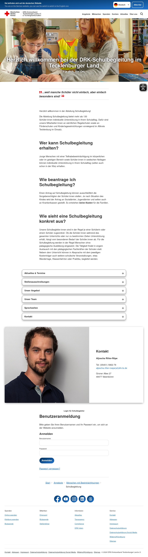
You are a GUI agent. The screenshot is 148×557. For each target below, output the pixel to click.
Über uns (133, 14)
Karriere (115, 14)
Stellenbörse (44, 523)
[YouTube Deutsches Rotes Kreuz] (65, 498)
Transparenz (79, 519)
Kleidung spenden (12, 519)
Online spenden (11, 515)
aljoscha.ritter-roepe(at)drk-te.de (111, 368)
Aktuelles (124, 14)
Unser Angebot (32, 290)
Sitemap (113, 541)
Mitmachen (96, 14)
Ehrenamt (43, 515)
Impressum (114, 523)
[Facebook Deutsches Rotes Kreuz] (57, 498)
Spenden (106, 14)
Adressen (113, 519)
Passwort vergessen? (49, 468)
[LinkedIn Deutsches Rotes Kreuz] (82, 498)
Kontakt (28, 316)
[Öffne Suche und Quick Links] (141, 14)
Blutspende (9, 523)
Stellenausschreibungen (36, 281)
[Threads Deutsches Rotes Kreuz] (90, 498)
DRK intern (79, 528)
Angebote (86, 14)
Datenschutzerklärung (118, 528)
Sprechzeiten (31, 307)
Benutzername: (45, 438)
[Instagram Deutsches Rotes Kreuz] (74, 498)
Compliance (79, 523)
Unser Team (30, 299)
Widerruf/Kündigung (117, 537)
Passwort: (43, 448)
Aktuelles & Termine (34, 273)
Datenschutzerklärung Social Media (123, 532)
